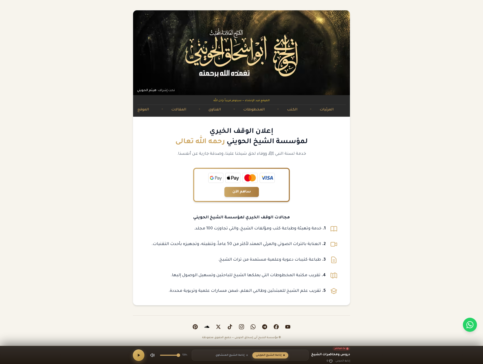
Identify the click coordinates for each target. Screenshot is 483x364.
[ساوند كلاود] (207, 327)
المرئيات (338, 110)
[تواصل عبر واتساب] (470, 325)
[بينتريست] (195, 327)
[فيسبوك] (276, 327)
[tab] (270, 355)
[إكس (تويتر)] (218, 327)
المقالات (190, 110)
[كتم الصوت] (152, 355)
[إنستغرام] (241, 327)
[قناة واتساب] (253, 327)
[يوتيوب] (288, 327)
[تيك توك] (230, 327)
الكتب (304, 110)
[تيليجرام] (265, 327)
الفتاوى (226, 110)
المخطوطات (265, 110)
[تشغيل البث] (138, 355)
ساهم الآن (241, 192)
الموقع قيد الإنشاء (145, 110)
